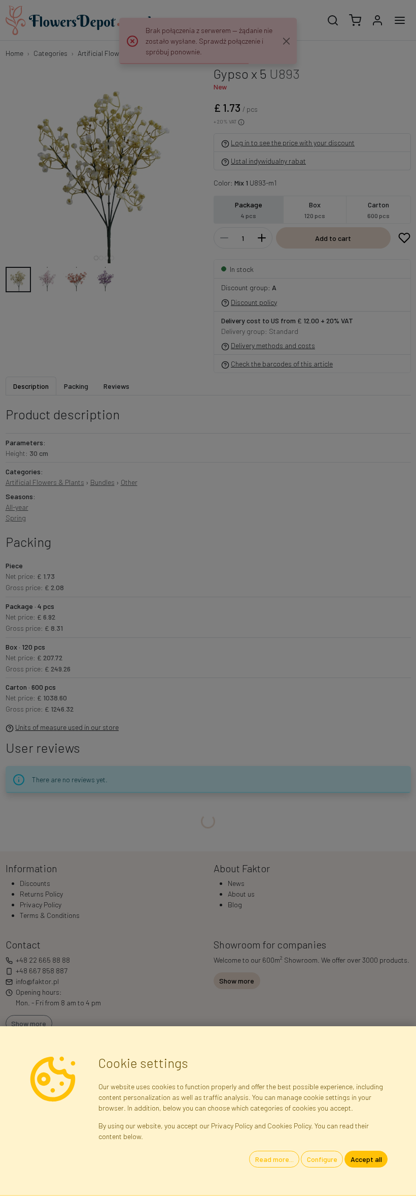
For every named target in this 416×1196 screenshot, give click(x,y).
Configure (322, 1159)
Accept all (366, 1159)
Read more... (274, 1159)
